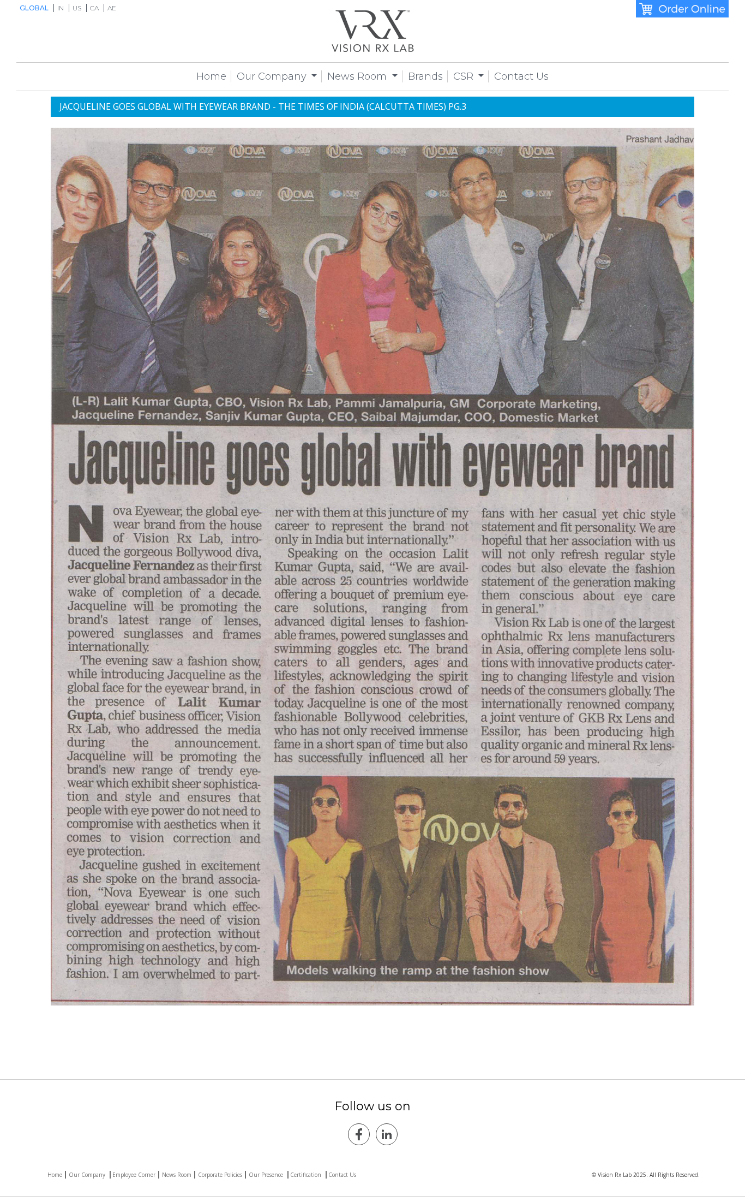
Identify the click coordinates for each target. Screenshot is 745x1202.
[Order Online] (682, 8)
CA (95, 8)
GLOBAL (35, 8)
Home (211, 76)
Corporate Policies (220, 1175)
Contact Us (521, 76)
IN (61, 8)
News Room (358, 76)
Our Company (273, 76)
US (78, 8)
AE (111, 8)
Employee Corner (133, 1175)
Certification (306, 1175)
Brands (425, 76)
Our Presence (267, 1175)
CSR (464, 76)
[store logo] (373, 31)
